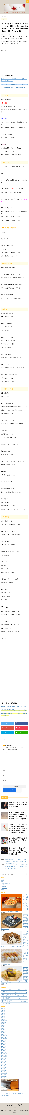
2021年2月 (3, 1017)
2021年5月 (3, 1013)
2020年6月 (3, 1026)
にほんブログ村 (5, 1095)
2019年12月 (4, 1035)
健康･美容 (4, 886)
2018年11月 (4, 1055)
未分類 (2, 889)
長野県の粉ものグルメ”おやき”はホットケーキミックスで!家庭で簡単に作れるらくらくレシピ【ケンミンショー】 (16, 861)
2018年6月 (3, 1062)
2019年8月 (3, 1041)
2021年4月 (3, 1014)
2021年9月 (3, 1008)
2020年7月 (3, 1025)
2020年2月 (3, 1032)
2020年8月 (3, 1023)
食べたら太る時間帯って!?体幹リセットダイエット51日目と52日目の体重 (18, 840)
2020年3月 (3, 1031)
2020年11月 (4, 1022)
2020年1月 (3, 1034)
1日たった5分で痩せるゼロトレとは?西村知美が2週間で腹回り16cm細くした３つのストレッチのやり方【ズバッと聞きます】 (16, 866)
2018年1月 (3, 1070)
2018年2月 (3, 1068)
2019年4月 (3, 1047)
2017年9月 (3, 1076)
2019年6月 (3, 1044)
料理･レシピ (4, 888)
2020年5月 (3, 1028)
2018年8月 (3, 1059)
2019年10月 (4, 1038)
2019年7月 (3, 1043)
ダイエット (4, 739)
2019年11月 (4, 1037)
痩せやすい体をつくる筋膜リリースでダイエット (14, 706)
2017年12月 (4, 1071)
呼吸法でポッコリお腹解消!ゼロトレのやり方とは (14, 84)
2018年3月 (3, 1067)
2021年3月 (3, 1016)
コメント (5, 752)
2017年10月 (4, 1074)
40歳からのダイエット (7, 883)
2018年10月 (4, 1056)
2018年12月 (4, 1053)
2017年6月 (3, 1077)
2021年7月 (3, 1010)
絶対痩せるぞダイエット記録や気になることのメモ (14, 1107)
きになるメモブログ (14, 1105)
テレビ (2, 884)
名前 (4, 770)
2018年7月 (3, 1061)
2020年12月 (4, 1020)
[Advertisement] (13, 61)
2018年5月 (3, 1064)
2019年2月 (3, 1050)
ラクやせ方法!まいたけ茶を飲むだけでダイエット (14, 87)
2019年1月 (3, 1052)
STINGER (15, 1112)
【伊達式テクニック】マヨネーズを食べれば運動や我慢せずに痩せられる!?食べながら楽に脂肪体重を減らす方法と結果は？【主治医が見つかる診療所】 (18, 828)
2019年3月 (3, 1049)
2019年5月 (3, 1046)
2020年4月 (3, 1029)
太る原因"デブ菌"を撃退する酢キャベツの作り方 (14, 710)
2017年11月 (4, 1073)
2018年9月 (3, 1058)
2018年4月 (3, 1065)
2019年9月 (3, 1040)
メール (5, 775)
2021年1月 (3, 1019)
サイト (4, 780)
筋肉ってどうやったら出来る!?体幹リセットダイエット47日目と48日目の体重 (18, 804)
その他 (2, 880)
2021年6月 (3, 1011)
